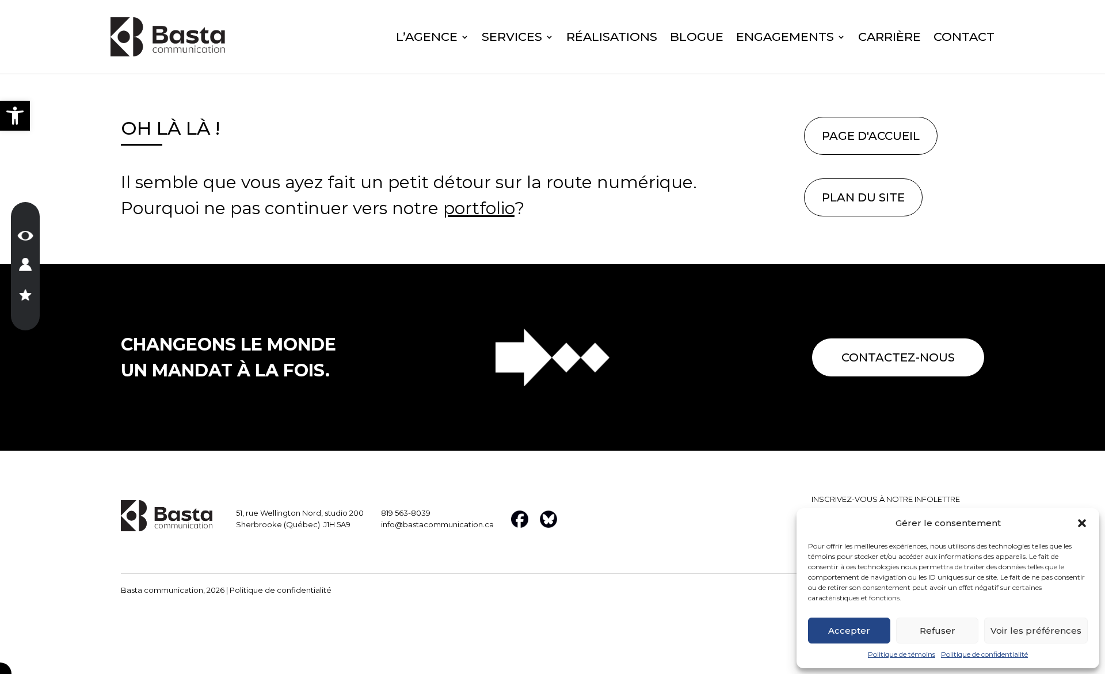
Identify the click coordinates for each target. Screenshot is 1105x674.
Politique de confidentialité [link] (984, 654)
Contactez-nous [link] (898, 357)
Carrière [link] (889, 38)
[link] (15, 116)
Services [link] (512, 38)
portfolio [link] (479, 208)
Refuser (937, 630)
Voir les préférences (1035, 630)
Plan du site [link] (863, 197)
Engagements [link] (785, 38)
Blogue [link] (696, 38)
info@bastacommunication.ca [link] (437, 524)
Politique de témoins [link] (901, 654)
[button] (1082, 523)
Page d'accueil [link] (871, 136)
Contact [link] (964, 38)
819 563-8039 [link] (405, 512)
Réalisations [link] (611, 38)
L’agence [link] (427, 38)
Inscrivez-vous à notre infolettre (885, 499)
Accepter (849, 630)
